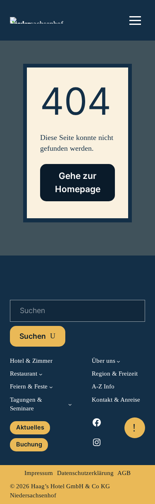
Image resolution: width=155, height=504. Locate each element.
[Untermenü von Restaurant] (41, 374)
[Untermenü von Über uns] (118, 361)
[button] (135, 20)
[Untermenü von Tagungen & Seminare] (70, 404)
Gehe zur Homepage (77, 182)
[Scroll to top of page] (134, 427)
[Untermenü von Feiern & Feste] (51, 387)
